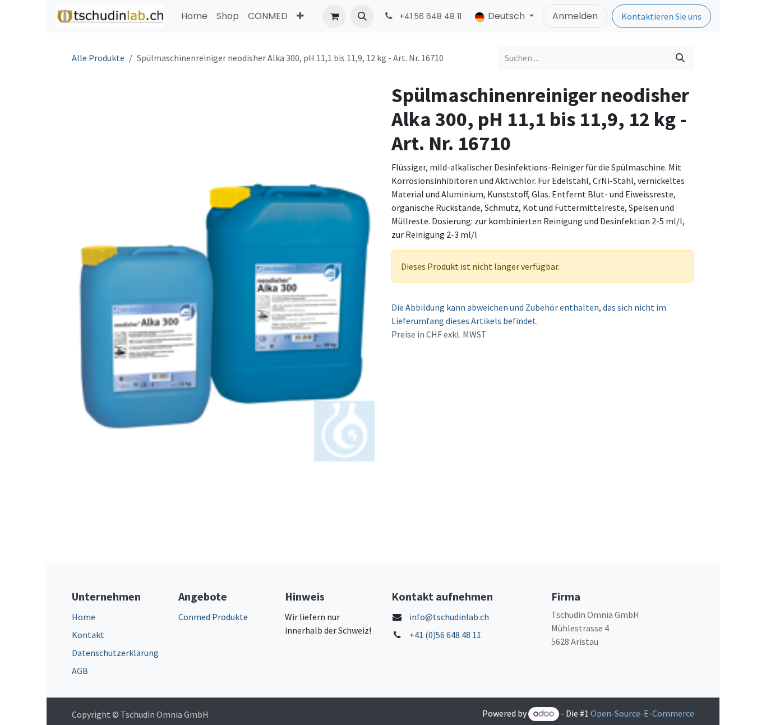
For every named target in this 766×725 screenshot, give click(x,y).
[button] (362, 16)
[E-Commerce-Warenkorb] (334, 16)
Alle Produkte (98, 57)
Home (83, 616)
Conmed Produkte (213, 616)
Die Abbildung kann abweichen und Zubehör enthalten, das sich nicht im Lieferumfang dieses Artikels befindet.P (528, 321)
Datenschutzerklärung (115, 652)
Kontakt (88, 634)
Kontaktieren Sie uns (661, 16)
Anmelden (575, 16)
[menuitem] (194, 16)
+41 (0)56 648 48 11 (445, 634)
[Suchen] (680, 58)
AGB (80, 670)
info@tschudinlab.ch (449, 616)
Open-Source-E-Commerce (642, 713)
